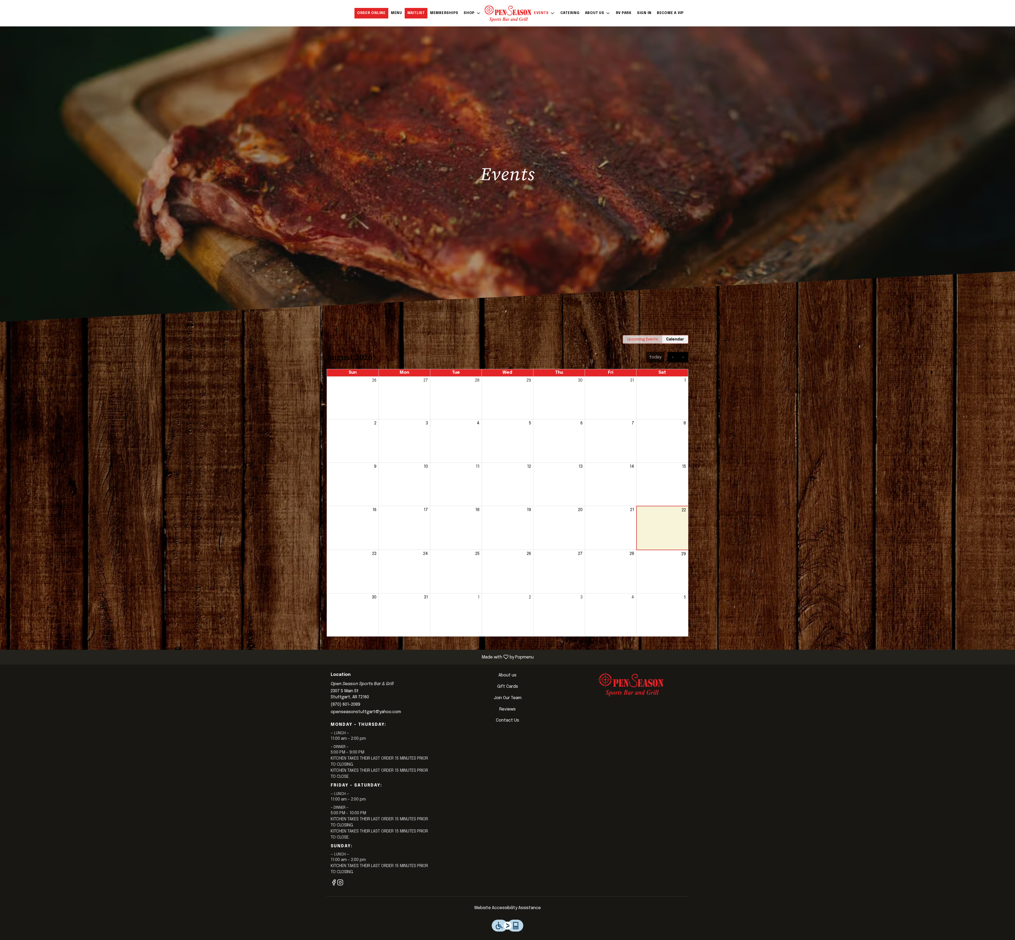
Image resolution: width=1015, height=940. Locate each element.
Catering (570, 13)
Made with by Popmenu (269, 657)
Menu (396, 13)
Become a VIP (670, 13)
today (655, 357)
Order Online (371, 13)
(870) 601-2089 (345, 704)
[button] (472, 13)
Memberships (444, 13)
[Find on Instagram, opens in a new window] (340, 884)
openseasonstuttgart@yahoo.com (366, 712)
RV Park (624, 13)
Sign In (644, 13)
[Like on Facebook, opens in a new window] (334, 884)
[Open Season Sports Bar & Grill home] (507, 13)
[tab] (642, 339)
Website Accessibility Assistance (507, 908)
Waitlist (416, 13)
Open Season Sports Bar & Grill (630, 684)
